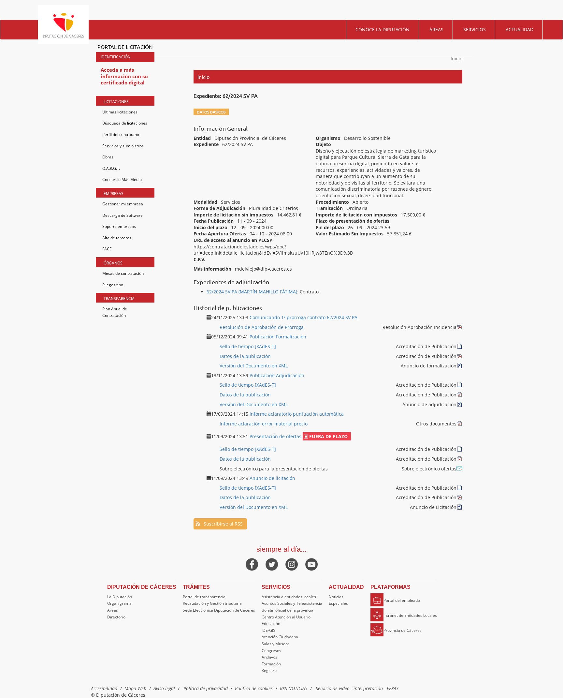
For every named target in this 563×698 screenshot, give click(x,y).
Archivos (269, 657)
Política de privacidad (205, 688)
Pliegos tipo (112, 285)
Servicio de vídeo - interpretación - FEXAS (357, 688)
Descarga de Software (122, 215)
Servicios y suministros (123, 146)
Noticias (336, 597)
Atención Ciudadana (280, 637)
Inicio (456, 58)
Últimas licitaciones (119, 112)
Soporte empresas (119, 226)
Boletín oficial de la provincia (287, 610)
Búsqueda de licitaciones (124, 123)
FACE (107, 249)
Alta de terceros (116, 238)
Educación (271, 623)
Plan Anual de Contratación (114, 312)
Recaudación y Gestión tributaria (212, 603)
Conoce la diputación (382, 29)
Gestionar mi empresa (122, 204)
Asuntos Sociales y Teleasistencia (292, 603)
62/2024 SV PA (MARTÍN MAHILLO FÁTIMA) (252, 292)
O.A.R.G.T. (111, 168)
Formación (271, 664)
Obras (107, 157)
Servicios (474, 29)
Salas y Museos (276, 643)
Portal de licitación (125, 46)
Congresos (271, 650)
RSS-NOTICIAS (293, 688)
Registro (269, 670)
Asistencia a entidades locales (289, 597)
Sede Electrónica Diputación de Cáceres (219, 610)
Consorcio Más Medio (122, 179)
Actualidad (519, 29)
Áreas (436, 29)
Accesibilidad (104, 688)
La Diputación (119, 597)
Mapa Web (135, 688)
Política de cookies (254, 688)
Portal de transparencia (204, 597)
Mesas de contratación (123, 273)
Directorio (116, 617)
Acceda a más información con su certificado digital (124, 76)
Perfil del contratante (121, 134)
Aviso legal (164, 688)
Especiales (338, 603)
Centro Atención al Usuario (286, 617)
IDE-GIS (268, 630)
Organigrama (119, 603)
